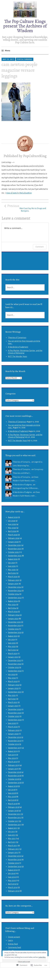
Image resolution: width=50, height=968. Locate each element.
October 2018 (13, 779)
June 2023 (12, 643)
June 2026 (12, 524)
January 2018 (13, 811)
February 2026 (13, 538)
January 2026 (13, 542)
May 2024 (12, 605)
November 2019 (14, 741)
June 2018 (12, 793)
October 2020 (13, 716)
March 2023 (12, 654)
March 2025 (12, 577)
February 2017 (13, 849)
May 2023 (12, 646)
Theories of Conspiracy (17, 338)
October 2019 (13, 744)
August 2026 (13, 517)
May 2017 (12, 838)
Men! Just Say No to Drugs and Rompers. (26, 208)
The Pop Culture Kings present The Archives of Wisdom (25, 26)
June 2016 (12, 877)
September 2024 (15, 598)
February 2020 (13, 730)
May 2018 (12, 797)
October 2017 (13, 821)
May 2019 (12, 758)
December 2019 (14, 737)
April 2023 (12, 650)
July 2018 (11, 790)
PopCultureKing (24, 59)
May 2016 (12, 880)
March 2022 (12, 681)
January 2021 (13, 706)
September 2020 (15, 720)
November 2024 (14, 591)
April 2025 (12, 573)
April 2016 (12, 884)
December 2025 (14, 545)
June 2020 (12, 723)
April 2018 (12, 800)
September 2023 (14, 632)
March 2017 (12, 846)
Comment (40, 247)
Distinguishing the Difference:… (26, 488)
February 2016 (13, 891)
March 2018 (12, 804)
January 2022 (13, 688)
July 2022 (11, 674)
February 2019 (13, 765)
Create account (14, 937)
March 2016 (12, 887)
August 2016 (13, 870)
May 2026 (12, 528)
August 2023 (12, 636)
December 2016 (14, 856)
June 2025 (12, 566)
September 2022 (14, 671)
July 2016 (11, 873)
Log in (10, 940)
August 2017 (12, 828)
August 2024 (13, 601)
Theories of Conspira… (22, 462)
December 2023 (14, 622)
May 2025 (12, 570)
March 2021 (12, 702)
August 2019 (13, 751)
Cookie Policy (42, 957)
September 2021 (14, 692)
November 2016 (14, 860)
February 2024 (13, 615)
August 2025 (13, 559)
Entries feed (13, 944)
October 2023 (13, 629)
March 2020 (13, 727)
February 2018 (13, 807)
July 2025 (11, 563)
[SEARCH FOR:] (24, 287)
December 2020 (14, 709)
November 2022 (14, 664)
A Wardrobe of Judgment (18, 347)
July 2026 (11, 521)
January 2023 (13, 657)
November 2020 (14, 713)
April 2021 (12, 699)
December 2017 (14, 814)
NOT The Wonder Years (17, 356)
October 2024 (13, 594)
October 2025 (13, 552)
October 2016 (13, 863)
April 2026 (12, 531)
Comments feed (14, 947)
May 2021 (12, 695)
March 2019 (12, 762)
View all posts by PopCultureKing (19, 193)
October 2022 (13, 667)
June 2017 (12, 835)
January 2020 (13, 734)
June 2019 (12, 755)
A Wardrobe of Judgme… (23, 485)
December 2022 (14, 660)
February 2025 (13, 580)
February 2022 (13, 685)
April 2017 (12, 842)
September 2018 (14, 783)
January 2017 (13, 852)
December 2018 (14, 772)
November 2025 (14, 549)
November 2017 (14, 818)
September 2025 (14, 556)
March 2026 (13, 535)
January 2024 (13, 619)
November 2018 (14, 776)
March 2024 (13, 612)
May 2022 (12, 678)
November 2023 (14, 626)
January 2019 (13, 769)
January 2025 (13, 584)
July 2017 (11, 832)
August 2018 (13, 786)
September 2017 (14, 825)
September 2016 (14, 866)
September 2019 (14, 748)
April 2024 (12, 608)
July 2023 (11, 640)
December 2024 (14, 587)
